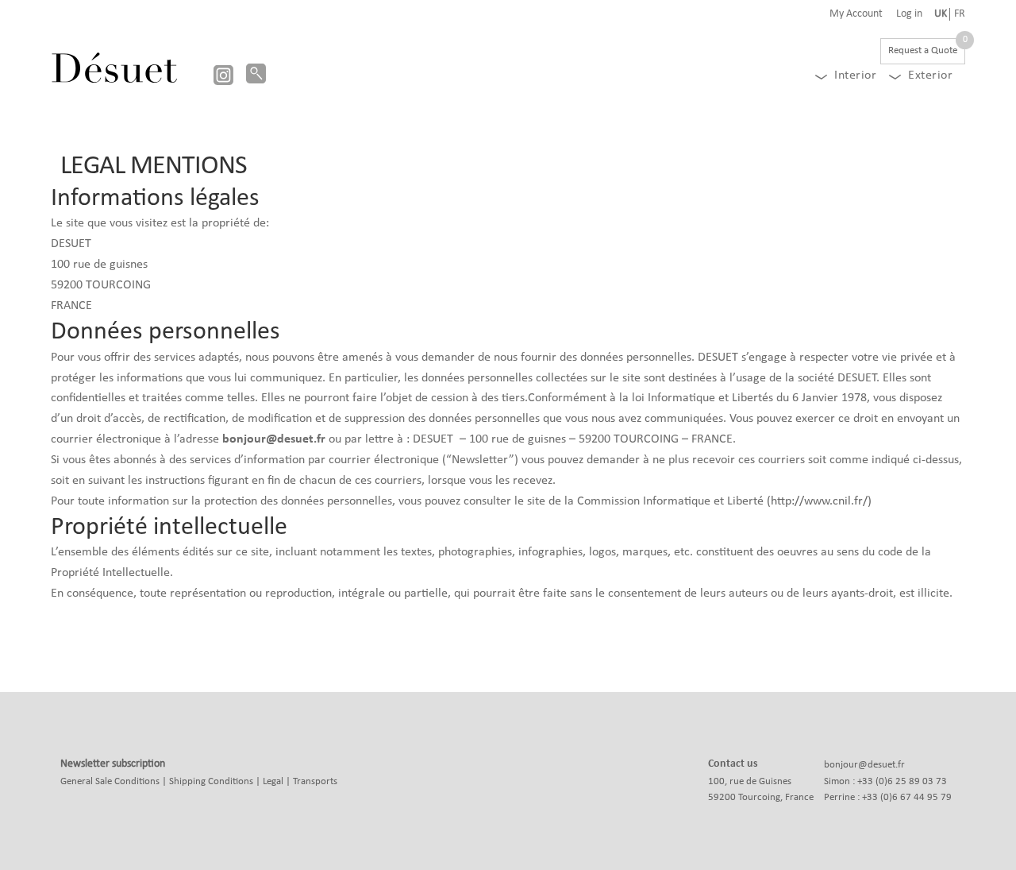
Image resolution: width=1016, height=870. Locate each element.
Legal (273, 781)
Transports (315, 781)
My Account (856, 14)
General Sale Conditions (110, 781)
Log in (909, 14)
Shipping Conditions (211, 781)
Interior (855, 75)
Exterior (930, 75)
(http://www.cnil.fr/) (819, 501)
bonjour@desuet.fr (864, 765)
